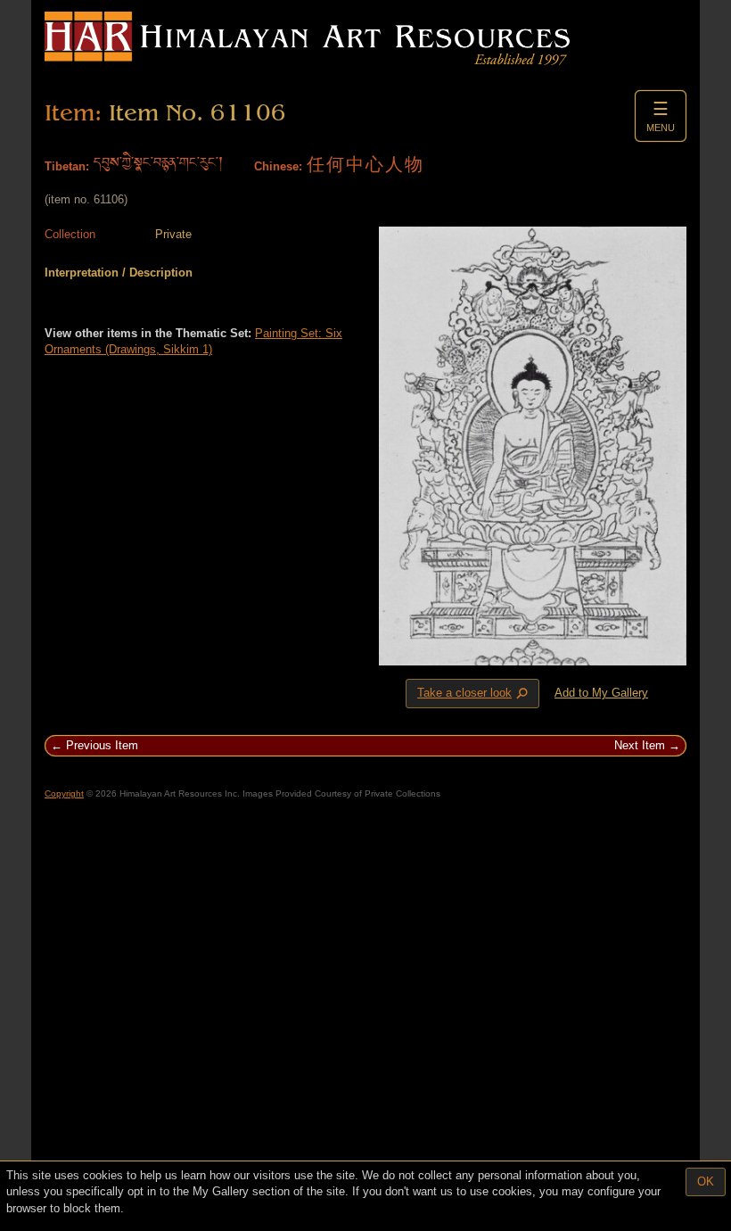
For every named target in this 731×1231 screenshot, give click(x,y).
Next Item (639, 745)
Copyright (64, 793)
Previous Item (102, 745)
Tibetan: (67, 166)
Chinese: (278, 166)
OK (705, 1181)
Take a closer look (474, 694)
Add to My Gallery (601, 692)
